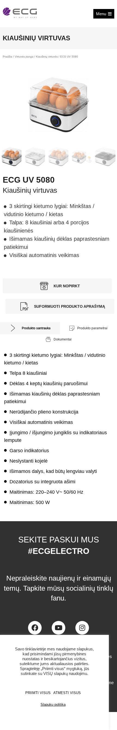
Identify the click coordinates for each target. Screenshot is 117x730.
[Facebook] (35, 628)
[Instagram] (82, 628)
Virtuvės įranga (24, 56)
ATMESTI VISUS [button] (67, 693)
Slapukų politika (53, 704)
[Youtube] (58, 628)
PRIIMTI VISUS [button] (38, 693)
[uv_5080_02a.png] (58, 105)
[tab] (30, 328)
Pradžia (7, 56)
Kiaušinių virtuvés (47, 56)
